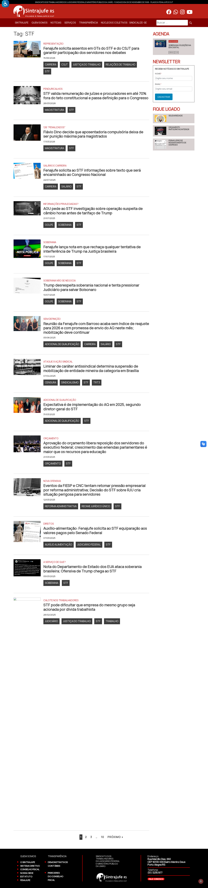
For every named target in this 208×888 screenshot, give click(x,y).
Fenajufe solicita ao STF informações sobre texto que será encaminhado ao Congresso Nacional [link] (92, 172)
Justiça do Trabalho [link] (87, 64)
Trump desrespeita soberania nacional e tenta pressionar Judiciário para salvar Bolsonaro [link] (91, 287)
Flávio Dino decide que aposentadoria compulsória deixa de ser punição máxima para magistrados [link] (93, 134)
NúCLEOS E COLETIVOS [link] (114, 22)
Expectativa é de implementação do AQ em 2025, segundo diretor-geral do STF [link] (92, 406)
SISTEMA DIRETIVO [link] (30, 865)
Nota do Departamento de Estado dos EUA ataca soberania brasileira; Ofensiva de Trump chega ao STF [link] (92, 568)
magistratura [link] (54, 110)
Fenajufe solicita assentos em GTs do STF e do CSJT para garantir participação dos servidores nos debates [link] (91, 50)
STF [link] (47, 71)
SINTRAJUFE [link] (21, 22)
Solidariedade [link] (176, 115)
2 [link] (86, 837)
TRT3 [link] (96, 382)
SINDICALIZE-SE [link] (138, 22)
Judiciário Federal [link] (89, 544)
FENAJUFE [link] (25, 880)
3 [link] (91, 837)
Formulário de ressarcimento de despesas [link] (177, 142)
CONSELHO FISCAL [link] (29, 869)
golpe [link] (49, 225)
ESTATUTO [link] (26, 876)
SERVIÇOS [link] (70, 22)
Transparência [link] (88, 22)
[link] (5, 3)
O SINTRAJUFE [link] (27, 862)
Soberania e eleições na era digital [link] (180, 46)
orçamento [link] (53, 463)
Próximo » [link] (115, 837)
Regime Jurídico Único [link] (96, 506)
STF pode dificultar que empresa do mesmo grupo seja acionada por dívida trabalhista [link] (89, 607)
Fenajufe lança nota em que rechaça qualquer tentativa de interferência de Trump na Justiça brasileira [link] (92, 249)
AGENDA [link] (161, 34)
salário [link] (66, 186)
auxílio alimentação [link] (58, 544)
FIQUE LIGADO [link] (166, 109)
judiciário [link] (51, 621)
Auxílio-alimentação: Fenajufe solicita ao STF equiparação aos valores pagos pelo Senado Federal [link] (95, 530)
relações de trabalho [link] (120, 64)
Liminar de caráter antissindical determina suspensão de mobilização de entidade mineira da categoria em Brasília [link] (91, 368)
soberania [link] (65, 225)
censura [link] (50, 382)
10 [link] (102, 837)
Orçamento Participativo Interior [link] (179, 128)
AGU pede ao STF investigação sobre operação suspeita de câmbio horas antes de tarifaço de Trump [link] (93, 210)
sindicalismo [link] (70, 382)
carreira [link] (50, 64)
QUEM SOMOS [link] (40, 22)
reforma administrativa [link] (61, 506)
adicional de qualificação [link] (62, 344)
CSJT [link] (64, 64)
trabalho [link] (112, 621)
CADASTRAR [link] (163, 96)
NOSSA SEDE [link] (26, 872)
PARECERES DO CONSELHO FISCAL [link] (55, 876)
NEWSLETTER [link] (166, 61)
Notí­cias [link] (56, 22)
